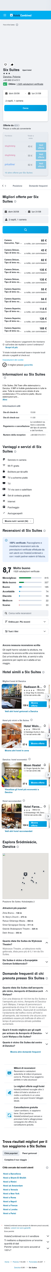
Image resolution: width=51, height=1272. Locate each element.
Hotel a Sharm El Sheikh (14, 1177)
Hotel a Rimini (10, 1181)
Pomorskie (33, 1262)
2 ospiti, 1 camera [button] (14, 100)
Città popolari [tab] (11, 1153)
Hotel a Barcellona (12, 1173)
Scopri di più (11, 347)
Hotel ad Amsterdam (13, 1185)
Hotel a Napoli (10, 1201)
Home (7, 1262)
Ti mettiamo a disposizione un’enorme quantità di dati (23, 1242)
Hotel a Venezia (10, 1189)
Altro (5, 399)
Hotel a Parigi (9, 1213)
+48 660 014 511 (11, 80)
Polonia (16, 1262)
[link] (21, 711)
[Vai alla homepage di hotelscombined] (21, 15)
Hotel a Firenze (10, 1205)
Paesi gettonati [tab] (29, 1153)
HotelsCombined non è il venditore (21, 1236)
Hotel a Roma (9, 1197)
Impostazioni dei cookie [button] (13, 359)
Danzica (17, 1267)
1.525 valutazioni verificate (29, 84)
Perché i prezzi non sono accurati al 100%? (22, 1248)
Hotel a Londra (10, 1209)
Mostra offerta (34, 704)
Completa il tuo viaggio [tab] (15, 1159)
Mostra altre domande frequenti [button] (25, 1051)
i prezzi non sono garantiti (20, 1228)
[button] (5, 15)
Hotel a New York (11, 1193)
